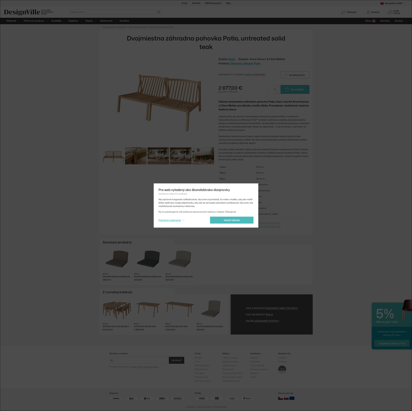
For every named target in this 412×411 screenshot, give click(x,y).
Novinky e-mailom (118, 353)
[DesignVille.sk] (286, 398)
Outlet (253, 377)
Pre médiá (199, 373)
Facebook (282, 361)
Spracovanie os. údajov (233, 377)
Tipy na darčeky (257, 365)
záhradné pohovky (266, 320)
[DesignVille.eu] (292, 398)
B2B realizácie (201, 369)
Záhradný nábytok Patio (245, 63)
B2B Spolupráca (213, 3)
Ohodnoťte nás (201, 377)
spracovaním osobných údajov (145, 366)
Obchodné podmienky (233, 373)
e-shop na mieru (204, 406)
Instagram (282, 357)
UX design (190, 406)
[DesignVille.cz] (280, 398)
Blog (228, 3)
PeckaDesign (220, 406)
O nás (184, 3)
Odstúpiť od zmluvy (231, 381)
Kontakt (196, 3)
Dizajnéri (254, 373)
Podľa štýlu (255, 361)
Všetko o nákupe (230, 357)
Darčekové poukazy (259, 369)
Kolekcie (254, 357)
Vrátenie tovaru (229, 365)
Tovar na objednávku (255, 74)
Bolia (269, 314)
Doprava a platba (230, 361)
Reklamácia (228, 369)
